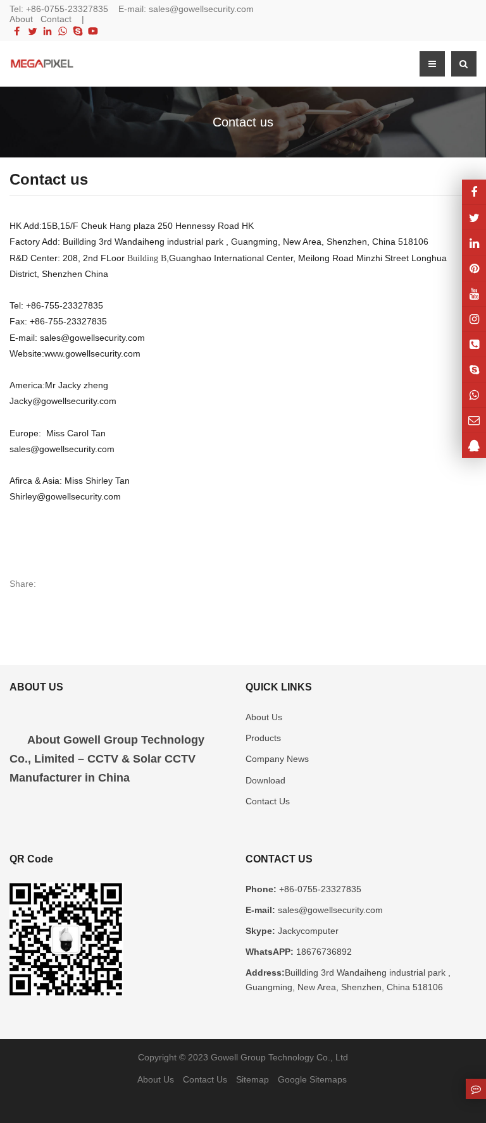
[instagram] (474, 293)
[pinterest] (474, 267)
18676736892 (323, 952)
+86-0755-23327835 (67, 9)
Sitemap (252, 1079)
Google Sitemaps (312, 1079)
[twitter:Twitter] (474, 217)
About (21, 19)
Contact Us (268, 801)
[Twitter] (32, 31)
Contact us (243, 122)
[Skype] (77, 31)
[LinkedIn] (47, 31)
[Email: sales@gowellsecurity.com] (474, 420)
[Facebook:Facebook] (474, 192)
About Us (264, 717)
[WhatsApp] (62, 31)
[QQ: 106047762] (474, 445)
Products (263, 738)
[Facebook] (17, 31)
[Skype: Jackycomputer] (474, 369)
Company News (277, 759)
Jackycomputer (307, 931)
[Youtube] (93, 31)
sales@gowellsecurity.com (201, 9)
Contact (56, 19)
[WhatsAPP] (474, 395)
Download (265, 780)
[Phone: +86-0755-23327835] (474, 344)
